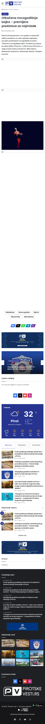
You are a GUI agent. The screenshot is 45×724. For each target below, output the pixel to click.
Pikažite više (22, 535)
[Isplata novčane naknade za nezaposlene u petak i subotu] (8, 662)
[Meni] (3, 4)
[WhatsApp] (22, 325)
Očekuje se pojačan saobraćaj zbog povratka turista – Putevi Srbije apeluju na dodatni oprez (28, 464)
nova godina (25, 312)
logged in (13, 384)
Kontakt (32, 714)
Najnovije (8, 445)
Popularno (22, 445)
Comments (36, 445)
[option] (22, 362)
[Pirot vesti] (13, 3)
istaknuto (10, 312)
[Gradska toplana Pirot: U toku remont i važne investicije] (36, 654)
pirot (37, 312)
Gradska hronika (13, 361)
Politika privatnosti (23, 714)
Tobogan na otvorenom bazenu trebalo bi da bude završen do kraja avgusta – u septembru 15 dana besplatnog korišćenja (28, 497)
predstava (29, 317)
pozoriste (16, 317)
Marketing (13, 714)
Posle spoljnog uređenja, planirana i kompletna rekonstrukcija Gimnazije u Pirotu (29, 454)
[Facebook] (12, 325)
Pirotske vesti (12, 706)
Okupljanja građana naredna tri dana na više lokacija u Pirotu (20, 368)
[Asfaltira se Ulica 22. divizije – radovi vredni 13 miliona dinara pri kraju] (36, 662)
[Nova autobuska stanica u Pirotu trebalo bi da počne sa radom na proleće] (22, 662)
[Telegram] (27, 325)
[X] (17, 325)
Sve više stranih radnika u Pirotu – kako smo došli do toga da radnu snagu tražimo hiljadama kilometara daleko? (29, 485)
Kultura (16, 9)
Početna (6, 9)
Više (11, 9)
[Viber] (32, 325)
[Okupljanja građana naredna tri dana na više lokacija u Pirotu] (7, 475)
